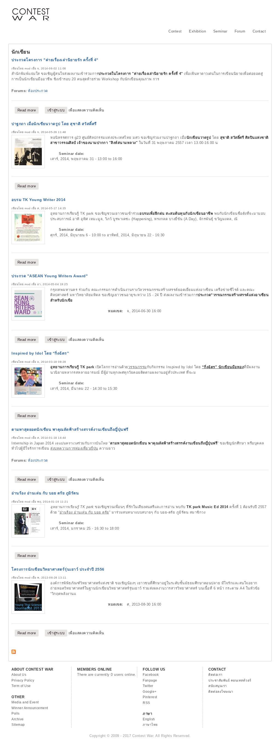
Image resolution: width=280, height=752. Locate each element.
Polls (15, 713)
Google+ (150, 692)
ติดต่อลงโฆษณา (220, 692)
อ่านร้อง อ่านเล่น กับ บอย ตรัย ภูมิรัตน (45, 493)
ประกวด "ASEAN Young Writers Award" (49, 276)
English (149, 719)
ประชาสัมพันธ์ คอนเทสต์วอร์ (229, 680)
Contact (259, 31)
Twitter (148, 686)
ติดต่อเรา (215, 675)
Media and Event (25, 702)
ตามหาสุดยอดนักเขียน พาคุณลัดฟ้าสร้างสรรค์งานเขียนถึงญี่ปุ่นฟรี (70, 429)
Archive (17, 719)
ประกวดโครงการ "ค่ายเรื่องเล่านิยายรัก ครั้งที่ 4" (54, 60)
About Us (18, 675)
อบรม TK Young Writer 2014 (38, 199)
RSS (146, 703)
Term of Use (21, 686)
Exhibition (197, 31)
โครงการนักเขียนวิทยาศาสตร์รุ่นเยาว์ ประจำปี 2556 (57, 569)
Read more (28, 110)
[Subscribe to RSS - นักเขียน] (13, 653)
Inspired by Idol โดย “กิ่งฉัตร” (40, 353)
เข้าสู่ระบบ (56, 110)
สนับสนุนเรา (217, 686)
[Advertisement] (169, 12)
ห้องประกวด (38, 91)
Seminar (220, 31)
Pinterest (150, 697)
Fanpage (150, 680)
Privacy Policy (22, 680)
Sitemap (18, 725)
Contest (175, 31)
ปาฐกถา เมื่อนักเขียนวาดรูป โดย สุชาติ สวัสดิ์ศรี (54, 124)
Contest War (30, 11)
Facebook (151, 675)
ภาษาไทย (150, 725)
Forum (240, 31)
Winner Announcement (29, 708)
